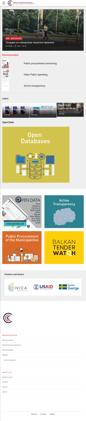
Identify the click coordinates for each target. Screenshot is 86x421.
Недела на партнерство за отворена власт (67, 108)
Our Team (5, 382)
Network (4, 387)
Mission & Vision (7, 377)
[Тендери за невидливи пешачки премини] (43, 30)
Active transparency (34, 85)
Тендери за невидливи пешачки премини (29, 42)
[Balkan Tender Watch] (64, 247)
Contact (52, 414)
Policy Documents (7, 340)
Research (5, 355)
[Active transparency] (5, 86)
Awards (4, 392)
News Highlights (16, 38)
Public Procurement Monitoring (11, 345)
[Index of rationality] (5, 75)
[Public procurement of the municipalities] (22, 247)
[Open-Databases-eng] (35, 155)
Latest (5, 98)
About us (34, 414)
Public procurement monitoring (40, 63)
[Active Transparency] (64, 211)
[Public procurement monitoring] (5, 63)
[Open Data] (22, 211)
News (7, 38)
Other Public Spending (35, 74)
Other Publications (7, 350)
